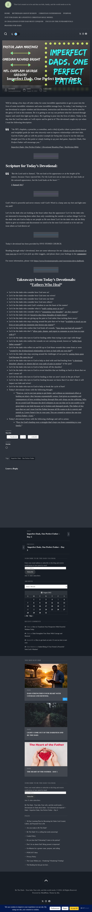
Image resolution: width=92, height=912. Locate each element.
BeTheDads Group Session (24, 13)
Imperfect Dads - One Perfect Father (22, 458)
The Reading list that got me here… (38, 865)
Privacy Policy (31, 857)
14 (28, 606)
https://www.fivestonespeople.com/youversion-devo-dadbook (59, 261)
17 (46, 606)
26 (58, 609)
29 (34, 613)
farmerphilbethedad (14, 91)
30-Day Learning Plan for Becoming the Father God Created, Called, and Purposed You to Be (45, 822)
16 (40, 606)
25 (52, 609)
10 (46, 603)
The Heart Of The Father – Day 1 (42, 772)
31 (46, 613)
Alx (58, 893)
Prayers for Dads (12, 25)
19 (58, 606)
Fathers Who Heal (46, 284)
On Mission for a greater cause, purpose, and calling (43, 848)
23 (40, 609)
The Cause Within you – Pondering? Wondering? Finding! (45, 861)
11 (52, 603)
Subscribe (30, 796)
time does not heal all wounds (69, 328)
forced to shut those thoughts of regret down (48, 315)
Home (7, 13)
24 (46, 609)
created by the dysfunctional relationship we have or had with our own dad (40, 351)
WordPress (44, 893)
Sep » (31, 616)
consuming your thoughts (52, 312)
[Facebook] (86, 34)
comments (81, 254)
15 (34, 606)
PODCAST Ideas (32, 852)
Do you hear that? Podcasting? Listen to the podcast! (43, 840)
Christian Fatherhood (50, 13)
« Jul (26, 616)
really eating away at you (52, 308)
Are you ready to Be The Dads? (37, 828)
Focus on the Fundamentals (59, 21)
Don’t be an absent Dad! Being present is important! (43, 844)
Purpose (67, 13)
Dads (29, 690)
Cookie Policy (31, 836)
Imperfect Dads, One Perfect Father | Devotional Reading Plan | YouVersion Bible (45, 147)
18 (52, 606)
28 (28, 613)
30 (40, 613)
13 (64, 603)
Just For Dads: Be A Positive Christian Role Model (28, 17)
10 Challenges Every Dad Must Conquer (23, 21)
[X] (80, 34)
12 (58, 603)
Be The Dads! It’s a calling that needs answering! (42, 832)
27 (64, 609)
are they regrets (71, 312)
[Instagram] (83, 34)
